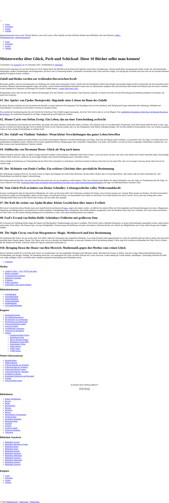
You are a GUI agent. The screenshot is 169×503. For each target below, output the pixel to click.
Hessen (8, 412)
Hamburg (8, 410)
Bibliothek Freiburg (12, 462)
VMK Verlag (15, 349)
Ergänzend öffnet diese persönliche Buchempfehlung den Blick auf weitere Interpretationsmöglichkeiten (61, 183)
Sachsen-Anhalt (11, 428)
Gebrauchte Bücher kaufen (15, 324)
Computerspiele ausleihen (15, 276)
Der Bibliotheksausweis (14, 317)
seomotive (18, 65)
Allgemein (58, 65)
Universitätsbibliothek (13, 305)
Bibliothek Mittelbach (13, 455)
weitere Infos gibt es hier (68, 88)
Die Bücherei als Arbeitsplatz (16, 320)
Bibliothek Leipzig (12, 442)
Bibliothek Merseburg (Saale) (16, 444)
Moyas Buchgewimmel (19, 340)
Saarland (8, 423)
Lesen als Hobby (11, 326)
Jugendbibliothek (11, 297)
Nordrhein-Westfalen (13, 419)
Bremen (8, 408)
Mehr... (118, 35)
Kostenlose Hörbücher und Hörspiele (19, 376)
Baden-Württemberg (13, 399)
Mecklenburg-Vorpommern (15, 415)
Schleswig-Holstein (12, 430)
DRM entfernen (11, 363)
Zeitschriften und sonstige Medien (18, 285)
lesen (66, 208)
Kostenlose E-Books (13, 374)
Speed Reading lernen (13, 381)
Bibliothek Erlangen (13, 464)
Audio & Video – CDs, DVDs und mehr (21, 271)
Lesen (7, 24)
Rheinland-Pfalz (11, 421)
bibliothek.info (12, 502)
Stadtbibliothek (11, 303)
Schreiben (9, 27)
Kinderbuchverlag (17, 337)
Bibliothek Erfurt (11, 449)
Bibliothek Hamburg (13, 453)
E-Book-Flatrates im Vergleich (17, 365)
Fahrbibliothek (10, 294)
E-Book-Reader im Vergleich (16, 367)
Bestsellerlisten (11, 360)
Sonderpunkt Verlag (17, 344)
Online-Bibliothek (12, 301)
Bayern (8, 401)
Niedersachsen (10, 417)
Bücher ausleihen (11, 273)
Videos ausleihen (11, 282)
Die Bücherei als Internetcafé (16, 322)
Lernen (8, 29)
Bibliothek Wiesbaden (13, 460)
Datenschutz (34, 502)
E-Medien (9, 280)
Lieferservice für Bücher (14, 331)
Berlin (7, 403)
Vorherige (9, 262)
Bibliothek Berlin (11, 446)
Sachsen (8, 426)
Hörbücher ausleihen (13, 278)
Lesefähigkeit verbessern (14, 328)
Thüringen (9, 432)
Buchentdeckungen (12, 315)
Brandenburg (10, 406)
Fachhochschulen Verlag (19, 335)
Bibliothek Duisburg (13, 458)
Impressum (24, 502)
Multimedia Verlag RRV (19, 342)
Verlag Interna (15, 346)
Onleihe (8, 31)
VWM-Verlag (15, 351)
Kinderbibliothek (11, 299)
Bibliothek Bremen (12, 451)
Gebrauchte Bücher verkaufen (16, 372)
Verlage (8, 333)
